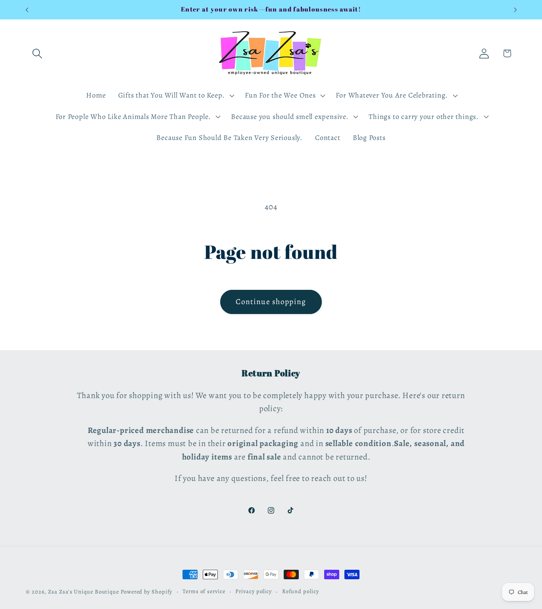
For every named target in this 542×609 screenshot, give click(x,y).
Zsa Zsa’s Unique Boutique (83, 592)
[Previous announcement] (27, 9)
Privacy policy (253, 591)
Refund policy (300, 591)
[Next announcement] (515, 9)
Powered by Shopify (146, 592)
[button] (37, 53)
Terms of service (204, 591)
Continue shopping (271, 301)
